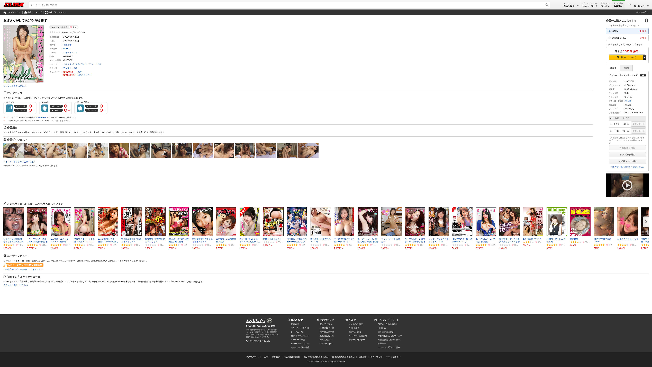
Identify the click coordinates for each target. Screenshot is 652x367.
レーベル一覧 (297, 332)
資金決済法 (389, 339)
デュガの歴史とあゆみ (259, 341)
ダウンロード (638, 124)
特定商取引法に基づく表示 (316, 357)
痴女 (76, 68)
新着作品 (295, 324)
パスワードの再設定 (358, 336)
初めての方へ (642, 12)
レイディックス (13, 12)
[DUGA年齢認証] (256, 321)
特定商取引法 (390, 336)
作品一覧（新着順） (57, 12)
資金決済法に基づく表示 (343, 357)
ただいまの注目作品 (300, 347)
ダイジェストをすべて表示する (17, 162)
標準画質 (612, 68)
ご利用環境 (354, 328)
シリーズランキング (300, 343)
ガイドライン (36, 269)
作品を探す (297, 320)
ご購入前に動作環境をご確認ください (627, 167)
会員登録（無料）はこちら (15, 285)
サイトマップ (376, 357)
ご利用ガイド (327, 320)
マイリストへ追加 (627, 161)
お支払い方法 (355, 332)
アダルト (67, 68)
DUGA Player (41, 117)
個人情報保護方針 (386, 332)
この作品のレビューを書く (15, 269)
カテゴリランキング (300, 336)
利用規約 (382, 328)
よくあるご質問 (356, 324)
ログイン (605, 6)
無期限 (628, 101)
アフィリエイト (393, 357)
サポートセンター (357, 339)
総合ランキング (85, 75)
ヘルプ (352, 320)
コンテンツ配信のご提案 (389, 347)
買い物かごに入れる (627, 57)
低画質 (626, 68)
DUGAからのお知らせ (388, 324)
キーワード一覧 (298, 339)
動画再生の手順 (327, 336)
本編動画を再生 (627, 147)
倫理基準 (382, 343)
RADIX (66, 48)
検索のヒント (326, 339)
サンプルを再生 (627, 154)
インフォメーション (388, 320)
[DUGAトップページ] (13, 5)
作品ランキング (34, 12)
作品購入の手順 (327, 332)
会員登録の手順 (327, 328)
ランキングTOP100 (300, 328)
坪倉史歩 (67, 44)
